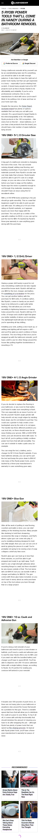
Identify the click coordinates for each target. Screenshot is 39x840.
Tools (3, 8)
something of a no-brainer (14, 293)
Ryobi (23, 8)
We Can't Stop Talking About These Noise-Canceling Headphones (8, 824)
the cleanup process (17, 728)
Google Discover (30, 63)
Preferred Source (12, 63)
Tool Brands (13, 8)
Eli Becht (6, 28)
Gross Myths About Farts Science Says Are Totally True (10, 792)
